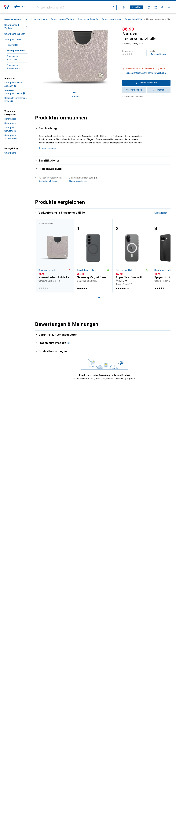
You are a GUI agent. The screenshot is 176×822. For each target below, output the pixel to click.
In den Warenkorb (148, 82)
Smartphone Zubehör (14, 34)
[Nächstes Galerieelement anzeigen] (116, 57)
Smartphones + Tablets (11, 27)
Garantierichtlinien (78, 181)
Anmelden (136, 7)
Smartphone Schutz (14, 39)
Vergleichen (136, 90)
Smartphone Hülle (16, 50)
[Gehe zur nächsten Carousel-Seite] (165, 256)
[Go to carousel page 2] (101, 297)
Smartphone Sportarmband (13, 67)
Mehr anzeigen (49, 148)
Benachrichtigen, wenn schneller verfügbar (146, 73)
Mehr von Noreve (158, 53)
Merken (160, 90)
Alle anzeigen (160, 213)
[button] (146, 68)
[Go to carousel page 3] (103, 297)
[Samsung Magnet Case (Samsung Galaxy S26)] (93, 255)
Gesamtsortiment (13, 19)
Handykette (12, 45)
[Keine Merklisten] (162, 7)
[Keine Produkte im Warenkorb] (169, 7)
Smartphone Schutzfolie (12, 58)
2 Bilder (75, 96)
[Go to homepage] (14, 7)
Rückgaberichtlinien (47, 181)
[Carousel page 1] (74, 92)
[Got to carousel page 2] (76, 92)
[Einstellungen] (124, 7)
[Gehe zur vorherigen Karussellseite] (40, 256)
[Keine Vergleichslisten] (155, 7)
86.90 (128, 29)
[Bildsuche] (113, 7)
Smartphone (10, 123)
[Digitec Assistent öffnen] (149, 7)
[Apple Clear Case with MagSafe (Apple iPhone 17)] (131, 255)
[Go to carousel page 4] (105, 297)
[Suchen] (38, 7)
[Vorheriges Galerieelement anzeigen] (34, 57)
